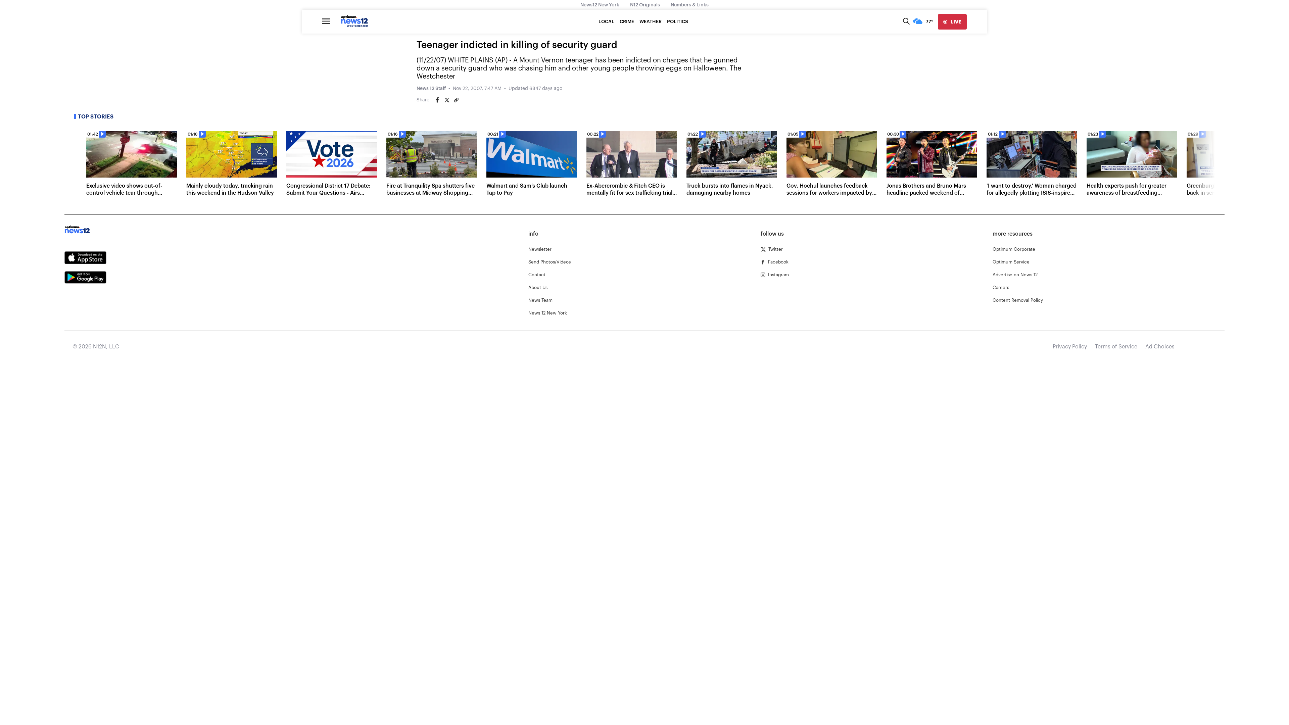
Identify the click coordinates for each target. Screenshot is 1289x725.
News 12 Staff (431, 88)
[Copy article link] (456, 100)
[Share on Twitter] (446, 100)
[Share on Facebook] (437, 100)
